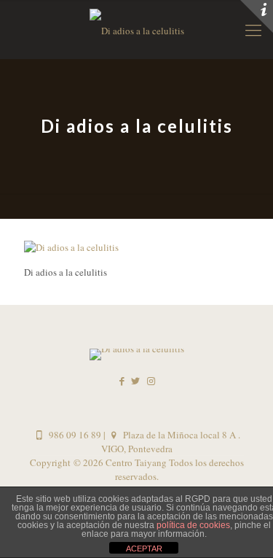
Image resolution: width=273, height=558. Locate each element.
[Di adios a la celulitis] (71, 247)
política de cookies (193, 525)
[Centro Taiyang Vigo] (136, 29)
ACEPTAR (144, 548)
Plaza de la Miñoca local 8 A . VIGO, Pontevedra (170, 441)
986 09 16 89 (73, 434)
